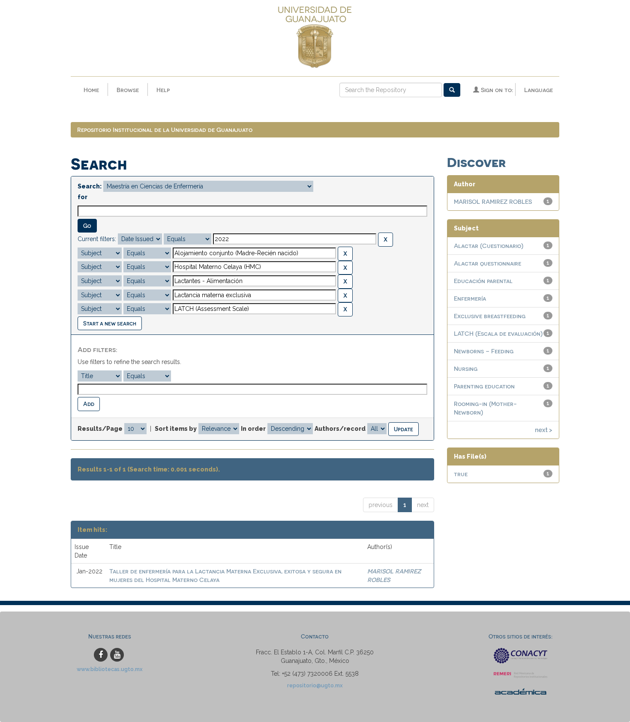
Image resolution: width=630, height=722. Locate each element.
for (82, 197)
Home (91, 89)
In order (253, 428)
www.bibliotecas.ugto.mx (110, 669)
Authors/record (340, 428)
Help (163, 89)
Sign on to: (496, 89)
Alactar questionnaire (487, 263)
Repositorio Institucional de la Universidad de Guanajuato (164, 129)
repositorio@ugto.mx (315, 685)
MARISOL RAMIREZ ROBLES (493, 201)
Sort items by (176, 428)
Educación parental (483, 280)
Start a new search (109, 323)
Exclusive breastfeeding (489, 315)
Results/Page (100, 428)
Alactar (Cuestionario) (488, 245)
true (461, 473)
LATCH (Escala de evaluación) (498, 333)
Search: (90, 186)
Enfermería (470, 298)
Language (538, 89)
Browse (128, 89)
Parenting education (484, 386)
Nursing (465, 368)
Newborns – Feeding (483, 351)
